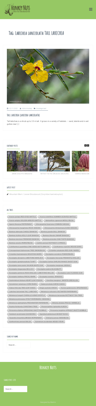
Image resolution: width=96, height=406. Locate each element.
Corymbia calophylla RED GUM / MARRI (64, 250)
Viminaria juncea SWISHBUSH (57, 318)
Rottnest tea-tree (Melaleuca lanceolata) (55, 173)
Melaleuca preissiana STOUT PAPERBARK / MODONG (29, 299)
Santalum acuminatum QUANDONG (22, 314)
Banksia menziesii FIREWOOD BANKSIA (24, 239)
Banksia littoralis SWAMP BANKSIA (56, 235)
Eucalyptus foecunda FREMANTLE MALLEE (63, 258)
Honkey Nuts (48, 367)
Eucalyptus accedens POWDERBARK (59, 254)
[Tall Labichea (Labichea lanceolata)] (48, 76)
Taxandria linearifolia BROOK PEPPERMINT (25, 318)
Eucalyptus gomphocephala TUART (22, 262)
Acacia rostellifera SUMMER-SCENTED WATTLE (58, 217)
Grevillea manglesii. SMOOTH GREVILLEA (62, 280)
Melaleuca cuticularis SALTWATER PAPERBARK (59, 292)
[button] (88, 145)
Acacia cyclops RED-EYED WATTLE (22, 217)
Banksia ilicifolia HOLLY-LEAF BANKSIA (24, 235)
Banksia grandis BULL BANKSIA (53, 232)
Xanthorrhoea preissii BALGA (20, 321)
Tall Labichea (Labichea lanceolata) (23, 115)
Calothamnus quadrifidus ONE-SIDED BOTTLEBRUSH (29, 247)
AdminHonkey (27, 108)
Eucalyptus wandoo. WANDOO (51, 277)
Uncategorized (41, 108)
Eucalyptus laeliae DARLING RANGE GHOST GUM (58, 262)
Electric (53, 402)
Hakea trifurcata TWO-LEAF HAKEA (22, 288)
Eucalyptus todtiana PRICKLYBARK (22, 277)
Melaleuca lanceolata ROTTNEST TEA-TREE (65, 295)
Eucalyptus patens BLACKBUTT (49, 269)
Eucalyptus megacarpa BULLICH (21, 269)
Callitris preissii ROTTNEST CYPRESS (51, 243)
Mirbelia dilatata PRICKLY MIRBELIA (66, 303)
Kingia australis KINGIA (48, 288)
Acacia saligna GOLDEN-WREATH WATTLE (25, 220)
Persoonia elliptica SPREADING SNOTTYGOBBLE (27, 310)
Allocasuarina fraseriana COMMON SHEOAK (52, 224)
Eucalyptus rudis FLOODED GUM (70, 273)
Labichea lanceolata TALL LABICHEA (23, 292)
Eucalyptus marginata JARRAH (58, 265)
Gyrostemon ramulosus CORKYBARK (23, 284)
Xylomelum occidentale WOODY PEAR (49, 321)
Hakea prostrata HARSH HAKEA (53, 284)
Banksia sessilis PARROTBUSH (21, 243)
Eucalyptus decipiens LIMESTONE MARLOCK (26, 258)
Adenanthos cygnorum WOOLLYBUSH (60, 220)
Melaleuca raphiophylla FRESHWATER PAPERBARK (28, 303)
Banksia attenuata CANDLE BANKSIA (23, 232)
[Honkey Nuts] (17, 9)
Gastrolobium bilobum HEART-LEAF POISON (25, 280)
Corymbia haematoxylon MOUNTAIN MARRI (25, 254)
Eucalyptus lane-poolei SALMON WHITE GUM (26, 265)
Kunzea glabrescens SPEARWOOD (74, 288)
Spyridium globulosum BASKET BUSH (54, 314)
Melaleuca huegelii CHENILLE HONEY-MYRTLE (27, 295)
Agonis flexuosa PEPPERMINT (20, 224)
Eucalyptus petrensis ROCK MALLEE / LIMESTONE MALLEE (31, 273)
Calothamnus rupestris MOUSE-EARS (68, 247)
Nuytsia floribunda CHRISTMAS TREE (23, 306)
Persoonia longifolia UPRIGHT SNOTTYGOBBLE (68, 310)
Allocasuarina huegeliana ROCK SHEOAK (24, 228)
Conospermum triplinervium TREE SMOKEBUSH (27, 250)
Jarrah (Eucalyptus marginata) (22, 173)
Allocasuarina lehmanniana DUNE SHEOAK (60, 228)
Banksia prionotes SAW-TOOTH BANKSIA (58, 239)
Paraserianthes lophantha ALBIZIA (54, 306)
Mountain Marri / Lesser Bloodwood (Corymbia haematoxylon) (36, 194)
